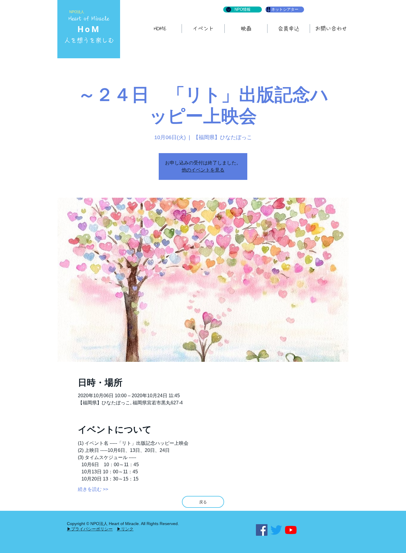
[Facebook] (261, 530)
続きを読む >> (93, 489)
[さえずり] (276, 530)
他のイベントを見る (203, 169)
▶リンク (125, 529)
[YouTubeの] (291, 530)
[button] (246, 28)
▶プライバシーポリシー (90, 529)
